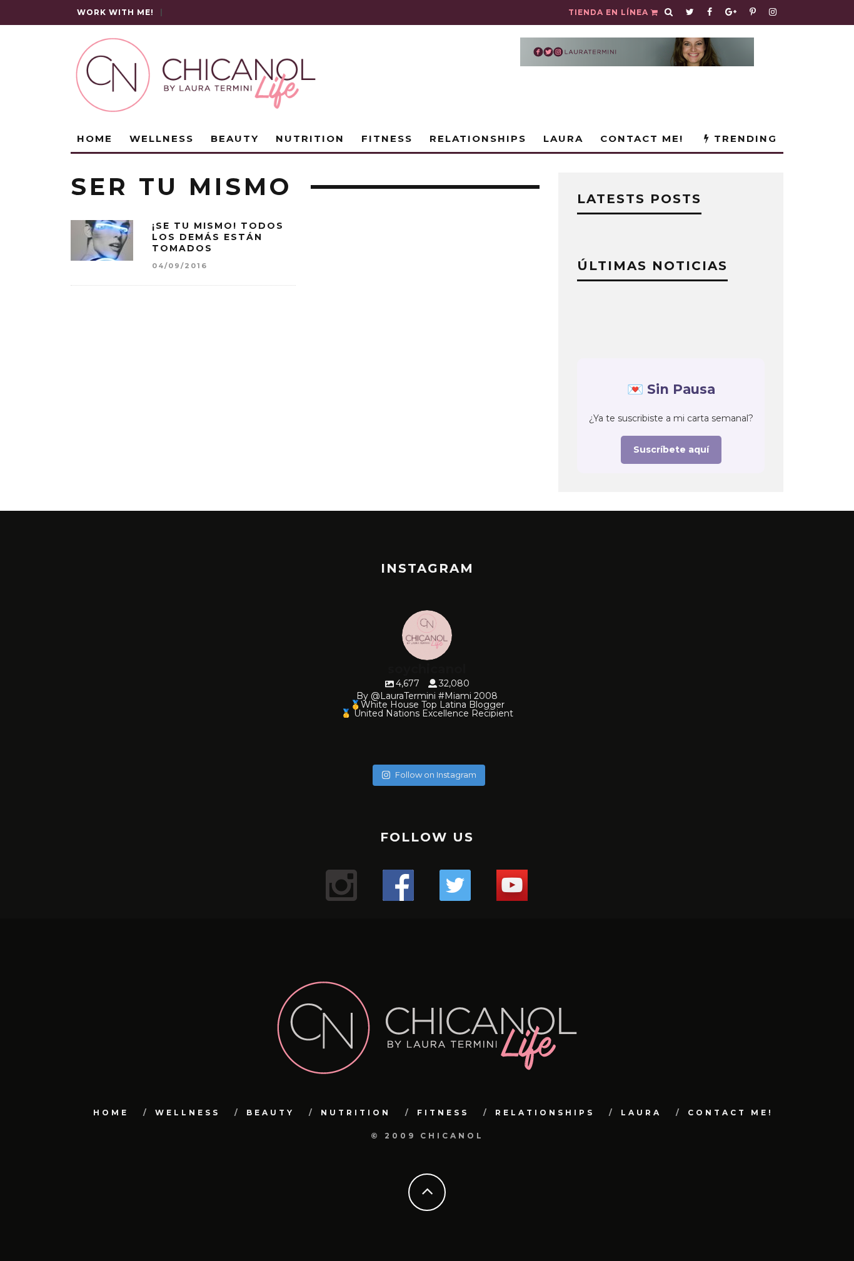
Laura (563, 138)
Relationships (478, 138)
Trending (743, 138)
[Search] (669, 12)
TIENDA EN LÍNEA (609, 12)
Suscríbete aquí (671, 449)
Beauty (235, 138)
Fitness (387, 138)
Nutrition (310, 138)
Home (95, 138)
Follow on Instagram (435, 775)
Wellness (161, 138)
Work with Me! (115, 12)
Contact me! (641, 138)
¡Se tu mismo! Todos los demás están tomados (218, 237)
